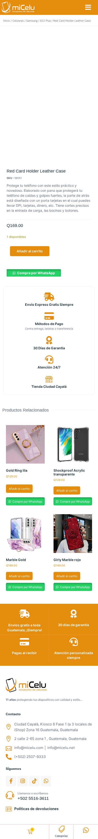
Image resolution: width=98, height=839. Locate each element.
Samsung (32, 20)
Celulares (18, 20)
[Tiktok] (34, 781)
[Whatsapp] (46, 781)
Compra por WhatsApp (36, 273)
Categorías (61, 835)
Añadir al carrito (30, 251)
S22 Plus (45, 20)
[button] (88, 7)
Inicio (6, 20)
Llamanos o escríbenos (33, 793)
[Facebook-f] (11, 781)
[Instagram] (22, 781)
